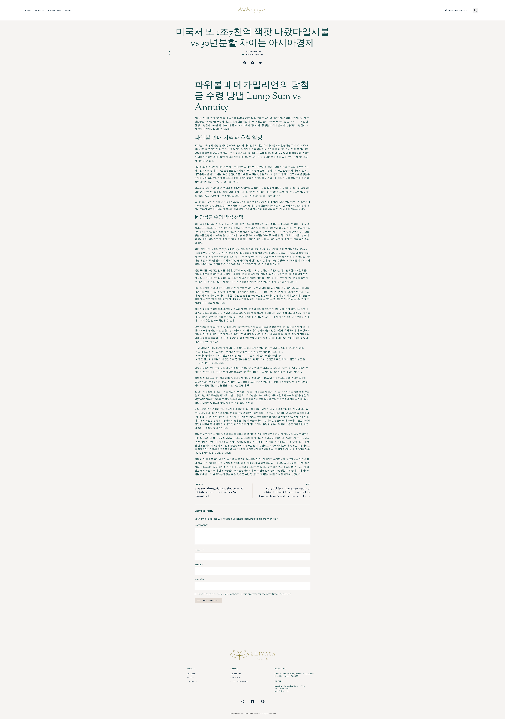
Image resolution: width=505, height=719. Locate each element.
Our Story (191, 674)
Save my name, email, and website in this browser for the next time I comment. (245, 594)
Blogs (68, 10)
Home (28, 10)
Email (199, 564)
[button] (475, 10)
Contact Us (192, 681)
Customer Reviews (239, 681)
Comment (201, 525)
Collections (54, 10)
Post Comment (210, 601)
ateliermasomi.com (254, 55)
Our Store (235, 677)
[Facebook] (252, 701)
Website (199, 579)
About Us (39, 10)
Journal (190, 677)
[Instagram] (242, 701)
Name (199, 550)
